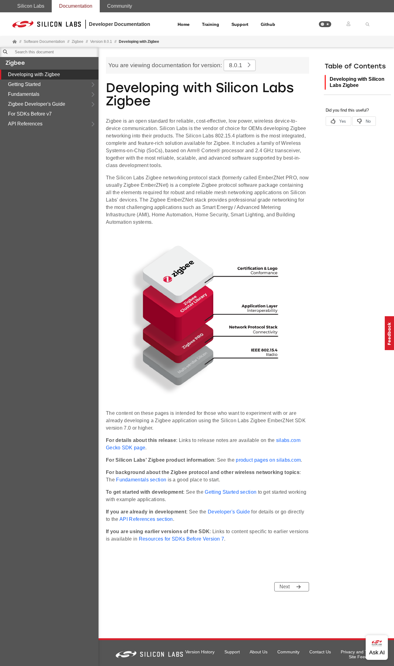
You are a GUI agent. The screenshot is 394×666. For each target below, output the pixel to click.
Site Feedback (363, 656)
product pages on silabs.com (268, 460)
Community (119, 6)
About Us (258, 651)
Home (184, 24)
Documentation (75, 6)
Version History (200, 651)
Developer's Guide (229, 511)
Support (239, 24)
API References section (146, 519)
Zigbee (15, 63)
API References (25, 123)
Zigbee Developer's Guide (36, 104)
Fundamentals (23, 94)
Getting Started (24, 84)
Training (210, 24)
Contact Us (320, 651)
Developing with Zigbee (34, 74)
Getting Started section (230, 492)
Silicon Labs (30, 6)
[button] (325, 24)
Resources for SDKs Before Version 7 (181, 538)
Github (268, 24)
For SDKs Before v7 (30, 113)
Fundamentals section (141, 479)
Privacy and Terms (359, 651)
